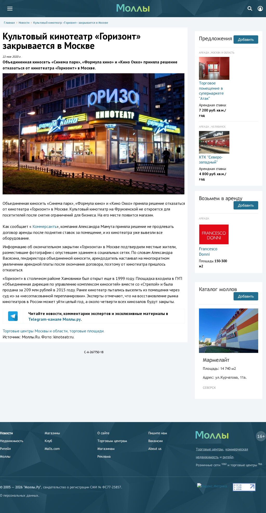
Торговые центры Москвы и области (35, 330)
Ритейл (5, 449)
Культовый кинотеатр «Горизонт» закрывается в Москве (70, 22)
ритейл (228, 457)
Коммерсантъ (44, 226)
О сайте (103, 433)
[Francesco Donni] (214, 234)
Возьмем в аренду (220, 198)
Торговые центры (209, 449)
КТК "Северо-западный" (211, 160)
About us (154, 449)
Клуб (48, 441)
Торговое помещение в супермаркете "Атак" (211, 91)
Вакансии (155, 441)
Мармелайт (216, 360)
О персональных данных (19, 495)
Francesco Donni (208, 251)
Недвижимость (11, 441)
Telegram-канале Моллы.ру (54, 319)
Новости (24, 22)
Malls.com (52, 449)
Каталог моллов (218, 289)
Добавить (246, 39)
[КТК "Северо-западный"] (214, 142)
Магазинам (106, 449)
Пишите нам (157, 433)
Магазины (52, 433)
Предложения (215, 38)
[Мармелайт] (228, 330)
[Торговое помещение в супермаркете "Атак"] (214, 68)
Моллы (5, 456)
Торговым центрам (112, 441)
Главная (9, 22)
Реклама (104, 456)
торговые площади (86, 330)
